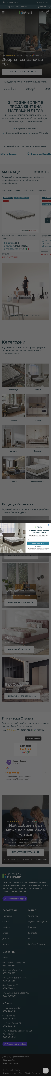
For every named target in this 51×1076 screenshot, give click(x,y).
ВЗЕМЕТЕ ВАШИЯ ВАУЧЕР (38, 543)
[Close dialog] (49, 525)
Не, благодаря (38, 546)
